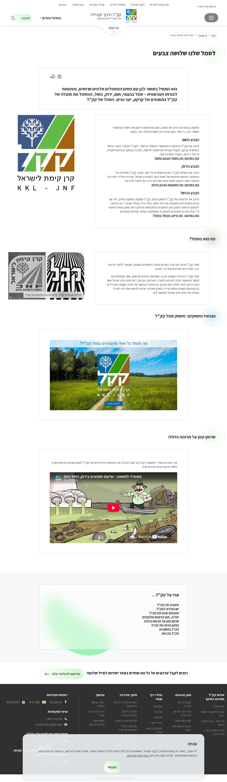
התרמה (62, 5)
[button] (206, 6)
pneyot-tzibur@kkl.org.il (51, 724)
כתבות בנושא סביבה (184, 704)
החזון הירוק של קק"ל (165, 625)
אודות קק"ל (218, 706)
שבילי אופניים (97, 5)
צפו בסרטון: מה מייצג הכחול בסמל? (176, 215)
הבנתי (112, 767)
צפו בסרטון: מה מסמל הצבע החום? (176, 158)
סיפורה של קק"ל (168, 605)
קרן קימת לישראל (159, 5)
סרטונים (158, 717)
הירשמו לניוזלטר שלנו (66, 675)
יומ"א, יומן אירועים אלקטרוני (160, 617)
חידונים (158, 712)
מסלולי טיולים (117, 5)
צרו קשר (113, 28)
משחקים (157, 706)
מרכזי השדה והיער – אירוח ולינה (214, 732)
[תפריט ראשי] (211, 17)
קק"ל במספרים (169, 629)
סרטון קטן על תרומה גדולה (161, 621)
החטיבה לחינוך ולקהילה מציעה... (128, 713)
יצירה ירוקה (156, 723)
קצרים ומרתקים (183, 721)
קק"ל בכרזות (170, 633)
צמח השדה (78, 5)
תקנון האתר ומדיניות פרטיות (96, 722)
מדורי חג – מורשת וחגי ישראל (182, 713)
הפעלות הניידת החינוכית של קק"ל (127, 728)
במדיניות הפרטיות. (137, 755)
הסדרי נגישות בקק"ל (97, 704)
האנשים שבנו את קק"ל (164, 613)
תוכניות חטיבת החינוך (126, 721)
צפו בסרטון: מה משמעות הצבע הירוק (175, 185)
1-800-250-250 (57, 719)
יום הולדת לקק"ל (167, 609)
